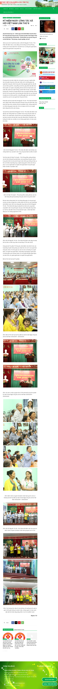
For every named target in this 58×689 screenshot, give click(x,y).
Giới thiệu (11, 8)
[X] (16, 28)
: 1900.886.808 (49, 684)
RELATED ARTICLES (8, 629)
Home (4, 15)
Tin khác (4, 639)
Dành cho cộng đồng (8, 12)
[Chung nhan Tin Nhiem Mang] (11, 685)
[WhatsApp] (22, 28)
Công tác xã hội (14, 15)
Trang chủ (5, 8)
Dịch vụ (21, 8)
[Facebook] (12, 28)
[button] (53, 8)
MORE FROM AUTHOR (19, 629)
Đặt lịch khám (28, 8)
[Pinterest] (19, 28)
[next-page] (6, 651)
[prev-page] (4, 651)
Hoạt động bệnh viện (16, 17)
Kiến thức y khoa (36, 8)
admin (5, 25)
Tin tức (16, 8)
